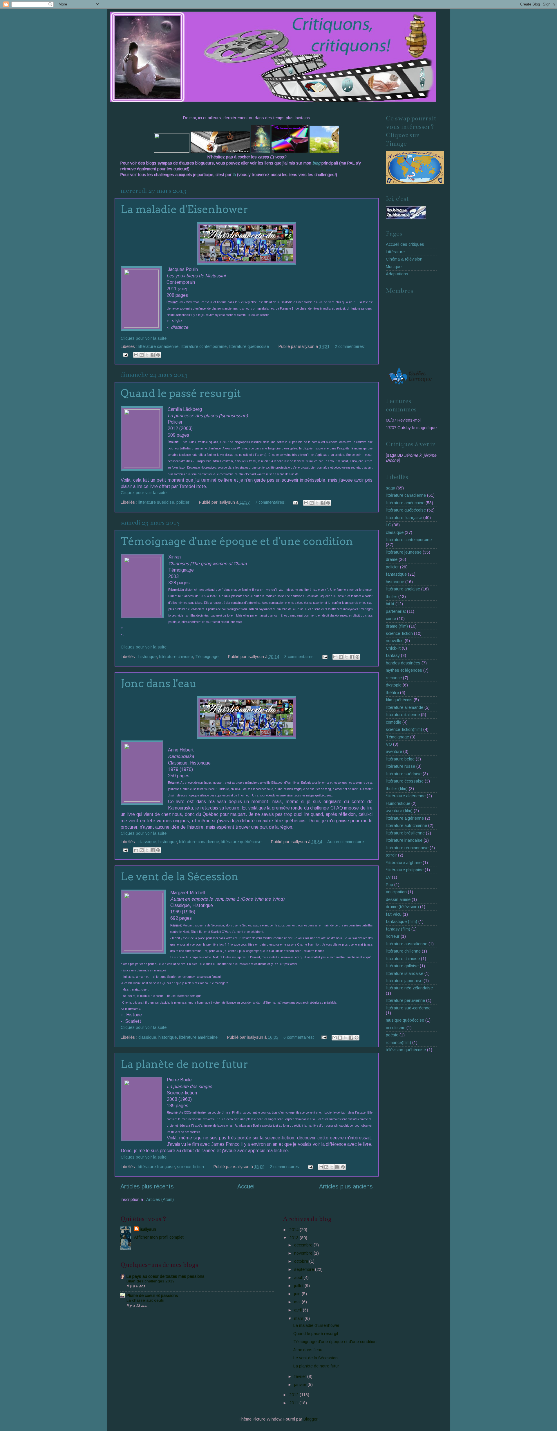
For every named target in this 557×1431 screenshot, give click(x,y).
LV (388, 877)
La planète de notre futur (184, 1064)
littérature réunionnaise (407, 847)
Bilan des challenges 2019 (150, 1281)
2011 (294, 1403)
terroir (391, 855)
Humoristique (398, 803)
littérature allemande (404, 707)
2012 (294, 1394)
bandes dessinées (403, 663)
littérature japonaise (404, 980)
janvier (301, 1384)
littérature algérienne (405, 818)
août (298, 1277)
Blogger (310, 1419)
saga (390, 488)
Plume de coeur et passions (152, 1295)
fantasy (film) (398, 929)
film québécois (399, 700)
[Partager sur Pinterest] (158, 355)
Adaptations (397, 274)
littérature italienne (403, 714)
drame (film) (397, 626)
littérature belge (400, 759)
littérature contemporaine (204, 346)
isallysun (148, 1229)
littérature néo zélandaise (409, 988)
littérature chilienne (403, 951)
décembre (304, 1245)
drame (391, 559)
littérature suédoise (156, 502)
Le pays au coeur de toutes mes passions (165, 1276)
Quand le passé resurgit (181, 393)
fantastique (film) (401, 921)
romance (394, 677)
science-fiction (190, 1166)
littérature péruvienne (405, 1000)
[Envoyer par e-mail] (136, 355)
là (235, 174)
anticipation (396, 892)
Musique (394, 266)
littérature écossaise (405, 781)
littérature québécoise (249, 346)
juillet (299, 1285)
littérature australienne (406, 944)
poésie (392, 1035)
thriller (391, 596)
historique (147, 656)
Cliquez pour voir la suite (144, 338)
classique (147, 841)
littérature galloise (402, 966)
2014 (294, 1229)
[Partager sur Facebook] (152, 355)
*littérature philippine (405, 870)
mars (299, 1318)
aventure (394, 751)
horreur (392, 936)
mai (298, 1302)
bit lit (390, 603)
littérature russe (400, 766)
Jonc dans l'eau (158, 683)
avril (298, 1310)
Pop (389, 884)
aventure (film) (399, 810)
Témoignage (206, 656)
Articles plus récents (147, 1186)
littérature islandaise (404, 973)
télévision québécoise (406, 1049)
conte (391, 618)
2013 (294, 1237)
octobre (301, 1261)
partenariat (396, 611)
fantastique (396, 574)
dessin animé (398, 899)
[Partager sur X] (147, 355)
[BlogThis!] (141, 355)
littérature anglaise (403, 589)
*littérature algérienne (406, 796)
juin (298, 1293)
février (300, 1376)
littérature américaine (198, 1037)
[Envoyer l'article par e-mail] (125, 354)
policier (182, 502)
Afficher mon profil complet (159, 1237)
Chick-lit (393, 648)
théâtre (392, 692)
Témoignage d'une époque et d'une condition (237, 541)
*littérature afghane (404, 862)
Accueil (246, 1186)
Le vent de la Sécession (179, 876)
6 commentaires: (299, 1037)
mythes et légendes (404, 670)
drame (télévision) (402, 906)
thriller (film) (397, 788)
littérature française (156, 1166)
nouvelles (395, 640)
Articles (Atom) (160, 1199)
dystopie (394, 685)
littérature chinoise (176, 656)
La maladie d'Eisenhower (184, 209)
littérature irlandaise (404, 840)
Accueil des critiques (405, 244)
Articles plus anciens (346, 1186)
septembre (304, 1269)
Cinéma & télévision (404, 259)
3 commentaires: (300, 656)
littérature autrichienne (406, 825)
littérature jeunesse (404, 552)
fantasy (393, 655)
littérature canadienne (158, 346)
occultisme (395, 1027)
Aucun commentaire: (346, 841)
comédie (393, 722)
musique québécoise (405, 1020)
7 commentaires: (271, 502)
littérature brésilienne (405, 833)
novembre (304, 1253)
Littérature (395, 252)
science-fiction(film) (404, 729)
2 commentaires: (350, 346)
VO (389, 744)
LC (388, 525)
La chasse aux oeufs (145, 1300)
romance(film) (398, 1042)
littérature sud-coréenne (408, 1008)
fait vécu (394, 914)
